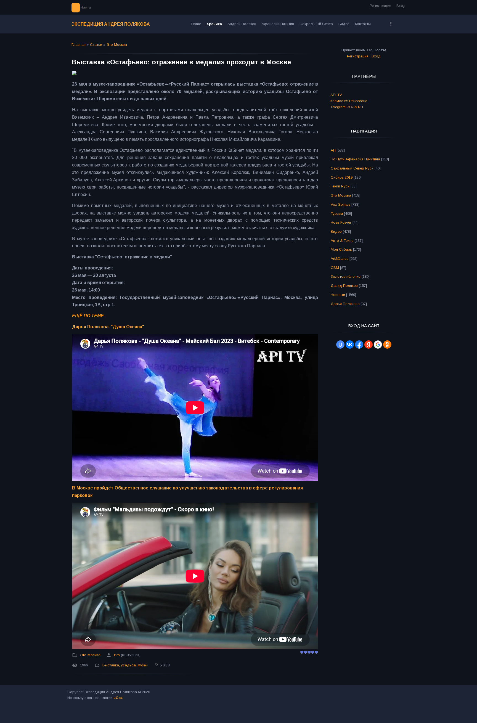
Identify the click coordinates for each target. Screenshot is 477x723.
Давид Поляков (344, 286)
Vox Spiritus (340, 204)
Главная (78, 45)
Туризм (337, 213)
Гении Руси (340, 186)
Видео (336, 231)
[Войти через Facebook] (359, 344)
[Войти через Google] (378, 344)
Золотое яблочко (346, 276)
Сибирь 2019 (342, 177)
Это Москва (117, 45)
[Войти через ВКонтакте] (350, 344)
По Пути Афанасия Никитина (355, 159)
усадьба (128, 665)
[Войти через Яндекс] (368, 344)
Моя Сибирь (341, 249)
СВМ (335, 268)
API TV (336, 95)
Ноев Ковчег (341, 222)
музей (143, 665)
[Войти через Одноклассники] (387, 344)
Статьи (96, 45)
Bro (117, 655)
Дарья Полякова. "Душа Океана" (108, 326)
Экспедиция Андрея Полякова (110, 24)
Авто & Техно (342, 241)
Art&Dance (339, 258)
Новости (338, 295)
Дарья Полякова (345, 304)
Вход (401, 6)
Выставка (110, 665)
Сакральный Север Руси (352, 168)
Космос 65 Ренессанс (348, 101)
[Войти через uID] (340, 344)
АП (333, 150)
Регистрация (380, 6)
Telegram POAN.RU (346, 107)
